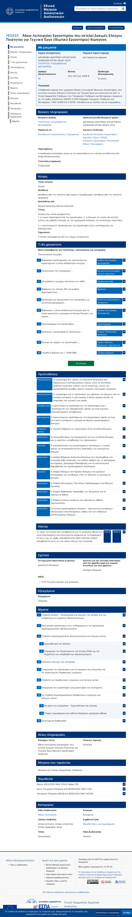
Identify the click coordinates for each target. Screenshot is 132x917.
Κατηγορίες (15, 108)
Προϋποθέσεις (17, 67)
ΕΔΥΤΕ (98, 859)
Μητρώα (14, 98)
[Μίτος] (23, 11)
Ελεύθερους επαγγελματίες (51, 134)
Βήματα (14, 88)
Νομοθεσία (15, 103)
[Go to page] (123, 8)
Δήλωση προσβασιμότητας (57, 877)
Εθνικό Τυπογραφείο (93, 144)
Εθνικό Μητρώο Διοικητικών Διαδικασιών (54, 11)
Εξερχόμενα (16, 82)
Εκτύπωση (77, 28)
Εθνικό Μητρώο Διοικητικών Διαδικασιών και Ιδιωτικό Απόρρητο (58, 868)
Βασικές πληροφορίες (21, 52)
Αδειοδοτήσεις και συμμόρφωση (99, 824)
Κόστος (14, 72)
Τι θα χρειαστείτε (18, 62)
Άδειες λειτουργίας (47, 814)
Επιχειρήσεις (72, 134)
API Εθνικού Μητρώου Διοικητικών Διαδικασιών (66, 892)
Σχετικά (14, 77)
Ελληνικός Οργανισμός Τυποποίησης (101, 140)
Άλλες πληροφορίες (20, 93)
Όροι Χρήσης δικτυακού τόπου (59, 874)
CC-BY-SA (108, 867)
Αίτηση (13, 57)
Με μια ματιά (17, 47)
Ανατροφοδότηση (116, 28)
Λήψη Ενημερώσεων (95, 28)
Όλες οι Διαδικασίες (19, 865)
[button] (107, 912)
